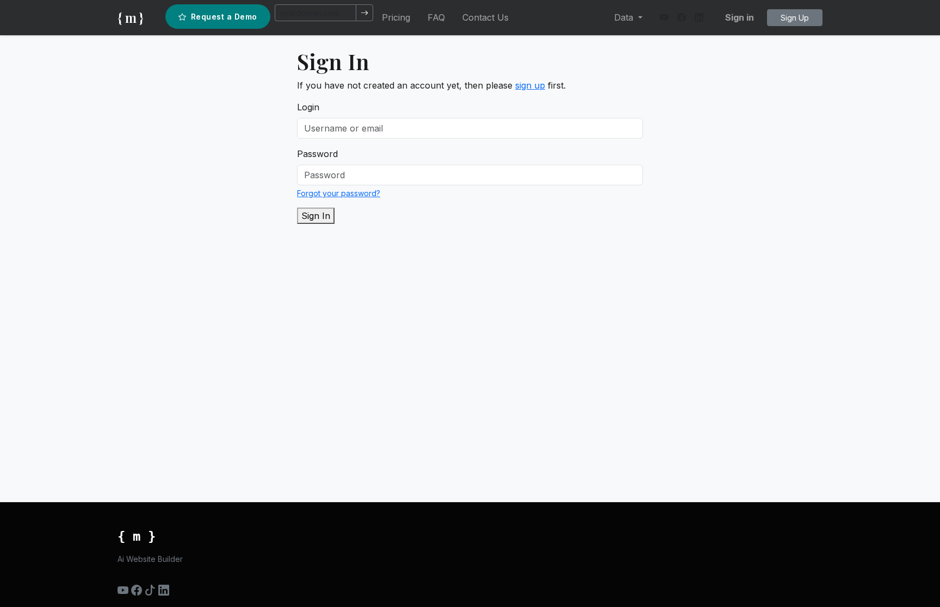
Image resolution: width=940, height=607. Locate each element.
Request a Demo (224, 16)
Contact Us (485, 17)
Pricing (396, 17)
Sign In (315, 215)
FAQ (436, 17)
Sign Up (795, 17)
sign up (530, 85)
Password (317, 153)
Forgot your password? (338, 193)
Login (308, 107)
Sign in (739, 17)
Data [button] (625, 17)
